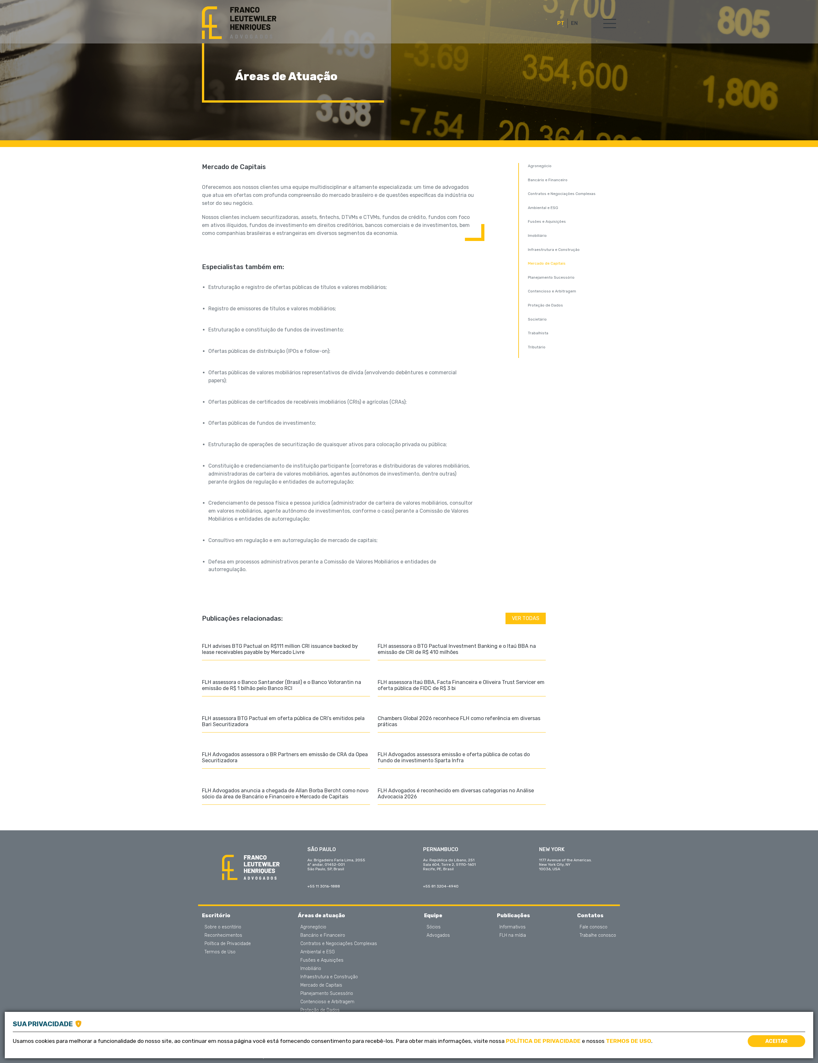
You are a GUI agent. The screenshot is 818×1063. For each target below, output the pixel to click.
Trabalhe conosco (598, 935)
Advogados (438, 935)
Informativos (512, 927)
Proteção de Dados (545, 305)
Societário (537, 319)
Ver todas (525, 618)
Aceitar (776, 1041)
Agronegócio (540, 166)
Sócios (434, 927)
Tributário (536, 347)
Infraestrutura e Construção (554, 249)
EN (574, 23)
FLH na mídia (512, 935)
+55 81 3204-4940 (441, 886)
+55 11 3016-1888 (323, 886)
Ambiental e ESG (543, 208)
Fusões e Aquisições (547, 221)
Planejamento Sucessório (551, 277)
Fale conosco (593, 927)
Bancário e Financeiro (547, 180)
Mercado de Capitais (547, 263)
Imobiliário (537, 235)
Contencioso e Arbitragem (552, 291)
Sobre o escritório (222, 927)
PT (560, 23)
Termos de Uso (219, 952)
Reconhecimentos (223, 935)
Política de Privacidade (227, 944)
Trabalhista (538, 333)
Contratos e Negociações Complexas (562, 193)
